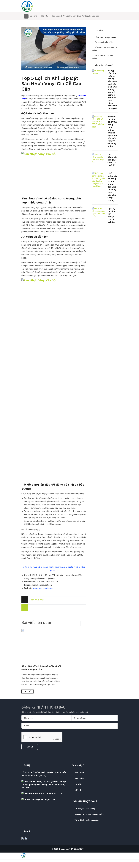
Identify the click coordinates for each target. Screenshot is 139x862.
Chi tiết (27, 691)
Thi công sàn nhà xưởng (104, 42)
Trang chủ (33, 16)
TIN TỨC (44, 16)
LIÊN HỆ (78, 790)
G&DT (54, 570)
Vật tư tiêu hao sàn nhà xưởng (102, 56)
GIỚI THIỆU (79, 773)
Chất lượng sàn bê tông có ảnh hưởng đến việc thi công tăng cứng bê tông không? (113, 187)
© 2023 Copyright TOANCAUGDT (67, 849)
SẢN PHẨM (79, 778)
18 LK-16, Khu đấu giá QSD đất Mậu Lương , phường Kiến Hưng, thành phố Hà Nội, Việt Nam (44, 784)
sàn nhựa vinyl (37, 600)
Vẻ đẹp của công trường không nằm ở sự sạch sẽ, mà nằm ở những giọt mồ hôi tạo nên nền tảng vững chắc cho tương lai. (112, 89)
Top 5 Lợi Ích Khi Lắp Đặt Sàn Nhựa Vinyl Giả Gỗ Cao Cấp (51, 84)
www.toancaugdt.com (43, 588)
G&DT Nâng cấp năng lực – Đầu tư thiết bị (112, 159)
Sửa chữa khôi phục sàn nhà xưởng (104, 48)
